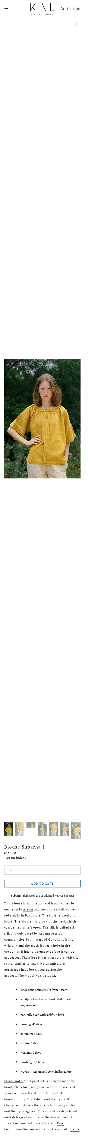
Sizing (75, 1129)
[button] (6, 8)
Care (60, 1123)
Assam (28, 909)
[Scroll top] (78, 1140)
